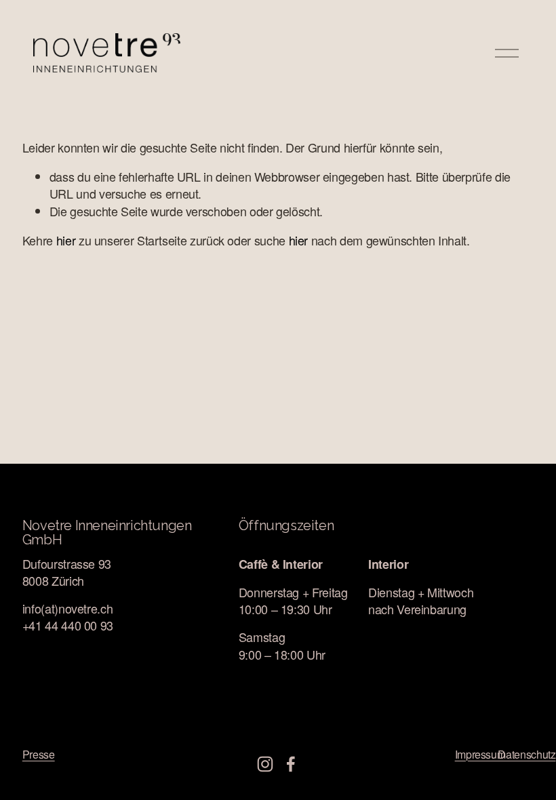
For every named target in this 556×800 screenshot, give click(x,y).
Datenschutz (526, 754)
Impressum (480, 754)
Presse (38, 754)
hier (66, 240)
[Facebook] (291, 764)
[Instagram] (265, 764)
